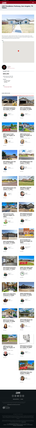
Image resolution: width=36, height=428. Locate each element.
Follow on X (25, 424)
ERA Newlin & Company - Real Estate (11, 68)
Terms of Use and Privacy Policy (11, 424)
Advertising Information (19, 424)
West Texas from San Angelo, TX (13, 423)
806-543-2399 (26, 273)
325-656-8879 (9, 353)
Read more (4, 145)
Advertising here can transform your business (13, 404)
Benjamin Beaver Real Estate (10, 300)
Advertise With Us (16, 399)
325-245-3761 (26, 219)
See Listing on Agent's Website (8, 86)
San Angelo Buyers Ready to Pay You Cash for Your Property (23, 95)
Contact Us (4, 424)
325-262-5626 (26, 141)
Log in (33, 0)
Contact (21, 399)
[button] (18, 51)
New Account (31, 0)
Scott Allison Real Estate (10, 194)
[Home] (3, 2)
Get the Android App (20, 425)
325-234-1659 (26, 193)
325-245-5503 (9, 141)
